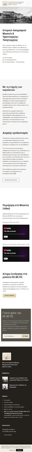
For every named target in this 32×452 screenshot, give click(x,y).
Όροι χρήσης (7, 400)
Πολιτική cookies (8, 402)
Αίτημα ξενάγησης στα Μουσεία (12, 404)
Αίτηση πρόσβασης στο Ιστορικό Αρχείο (14, 407)
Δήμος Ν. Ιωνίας (8, 409)
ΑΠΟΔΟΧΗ (19, 450)
